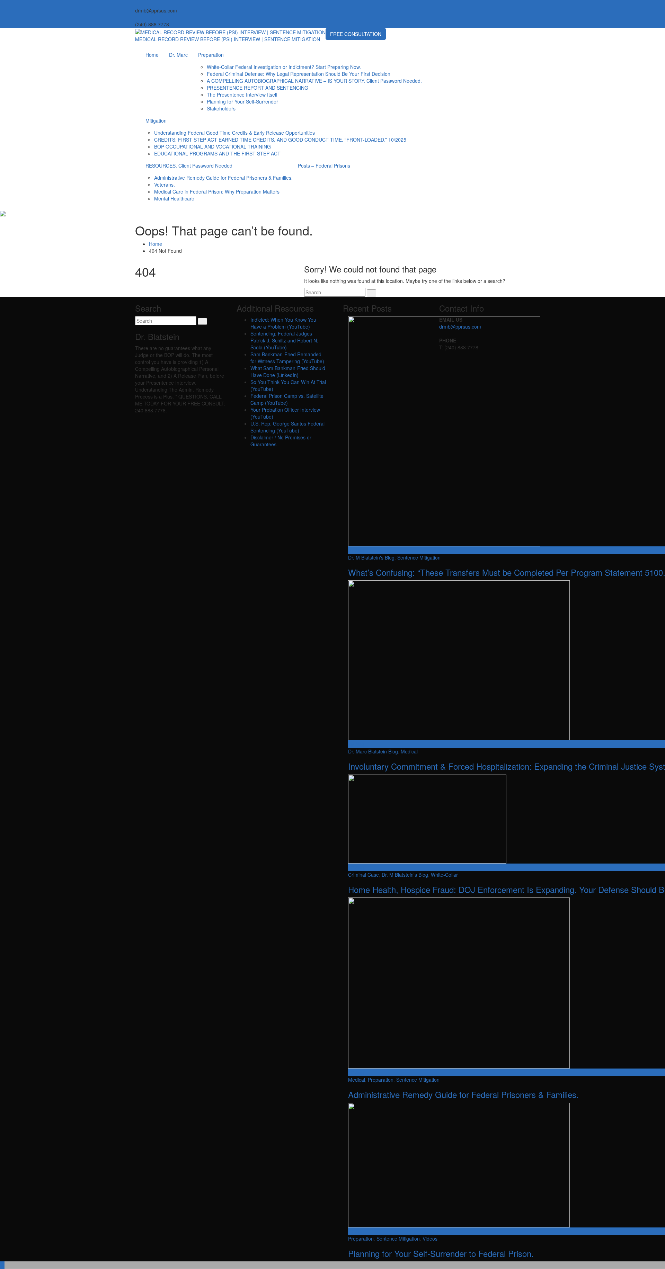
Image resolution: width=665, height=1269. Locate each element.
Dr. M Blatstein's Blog (371, 557)
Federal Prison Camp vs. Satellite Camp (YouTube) (286, 399)
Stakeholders (221, 108)
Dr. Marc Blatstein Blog (373, 751)
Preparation (211, 54)
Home (152, 54)
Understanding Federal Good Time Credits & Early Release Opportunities (234, 132)
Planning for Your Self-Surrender (242, 101)
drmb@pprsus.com (460, 326)
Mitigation (156, 120)
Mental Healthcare (174, 198)
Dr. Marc (178, 54)
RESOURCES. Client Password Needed (188, 165)
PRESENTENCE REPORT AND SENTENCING (257, 87)
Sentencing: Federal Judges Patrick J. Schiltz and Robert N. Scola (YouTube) (284, 340)
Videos (430, 1238)
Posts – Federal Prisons (324, 165)
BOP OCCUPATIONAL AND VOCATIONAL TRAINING (212, 146)
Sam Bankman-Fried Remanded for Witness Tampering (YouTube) (287, 358)
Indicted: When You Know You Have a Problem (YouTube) (283, 323)
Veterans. (164, 184)
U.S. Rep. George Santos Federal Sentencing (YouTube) (287, 427)
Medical (409, 751)
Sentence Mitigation (419, 557)
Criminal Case (363, 874)
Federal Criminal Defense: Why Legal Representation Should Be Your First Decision (298, 73)
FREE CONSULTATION (355, 33)
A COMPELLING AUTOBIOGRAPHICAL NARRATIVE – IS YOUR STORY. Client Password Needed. (314, 80)
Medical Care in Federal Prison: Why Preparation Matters (217, 191)
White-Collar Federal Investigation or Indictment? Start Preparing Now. (284, 66)
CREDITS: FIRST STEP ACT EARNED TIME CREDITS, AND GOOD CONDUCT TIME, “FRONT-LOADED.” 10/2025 (280, 139)
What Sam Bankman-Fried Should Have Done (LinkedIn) (287, 371)
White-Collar (444, 874)
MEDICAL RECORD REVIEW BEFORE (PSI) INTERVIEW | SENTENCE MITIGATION (227, 39)
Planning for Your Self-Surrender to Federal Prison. (441, 1253)
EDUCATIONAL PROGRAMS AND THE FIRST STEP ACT (217, 153)
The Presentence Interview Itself (242, 94)
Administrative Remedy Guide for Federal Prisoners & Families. (223, 177)
